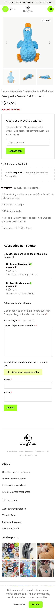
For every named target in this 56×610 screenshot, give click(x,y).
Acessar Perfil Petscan (14, 508)
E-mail (8, 392)
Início (4, 91)
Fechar (36, 604)
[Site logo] (28, 8)
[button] (6, 43)
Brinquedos (16, 91)
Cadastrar (15, 151)
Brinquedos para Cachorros (39, 91)
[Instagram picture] (10, 551)
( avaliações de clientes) (27, 187)
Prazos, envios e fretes (14, 478)
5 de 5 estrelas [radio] (33, 320)
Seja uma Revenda (11, 521)
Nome (8, 379)
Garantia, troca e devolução (16, 472)
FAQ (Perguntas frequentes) (16, 491)
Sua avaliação (12, 320)
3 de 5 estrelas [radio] (28, 320)
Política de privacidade (14, 485)
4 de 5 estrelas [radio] (31, 320)
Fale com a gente (11, 528)
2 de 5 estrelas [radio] (26, 320)
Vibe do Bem (9, 515)
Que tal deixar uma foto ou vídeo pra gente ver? (25, 364)
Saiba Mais (20, 604)
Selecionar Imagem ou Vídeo (25, 372)
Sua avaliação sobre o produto (20, 325)
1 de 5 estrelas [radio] (24, 320)
